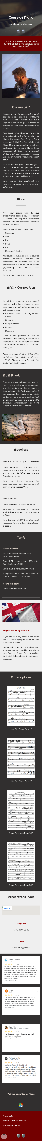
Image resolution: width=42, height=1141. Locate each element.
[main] (21, 20)
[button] (4, 1136)
